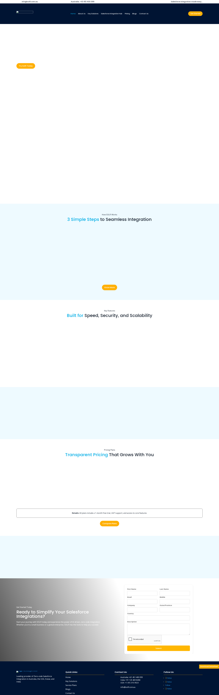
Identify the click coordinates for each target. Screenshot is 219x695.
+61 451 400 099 (82, 1)
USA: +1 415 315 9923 (129, 682)
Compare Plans (109, 523)
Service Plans (71, 685)
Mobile (162, 597)
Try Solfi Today (26, 66)
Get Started (195, 13)
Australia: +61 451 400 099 (131, 677)
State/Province (166, 605)
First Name (131, 589)
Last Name (164, 589)
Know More (109, 287)
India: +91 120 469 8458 (130, 680)
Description (132, 622)
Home (73, 14)
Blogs (134, 14)
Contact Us (143, 14)
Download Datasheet (209, 666)
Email (129, 597)
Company (131, 605)
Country (130, 613)
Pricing (127, 14)
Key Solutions (93, 14)
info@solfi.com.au (30, 1)
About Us (81, 14)
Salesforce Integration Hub (111, 14)
